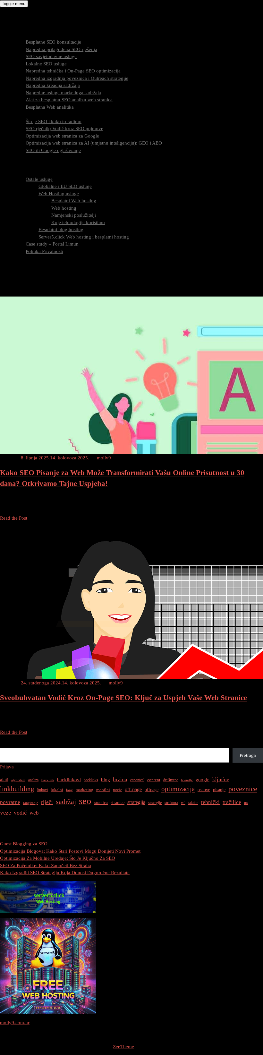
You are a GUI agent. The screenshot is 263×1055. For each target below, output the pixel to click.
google (202, 779)
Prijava (7, 766)
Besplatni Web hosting (73, 200)
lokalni (57, 789)
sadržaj (66, 802)
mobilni (103, 789)
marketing (84, 789)
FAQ (17, 164)
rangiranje (30, 803)
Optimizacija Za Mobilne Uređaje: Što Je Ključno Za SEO (57, 858)
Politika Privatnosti (44, 251)
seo (85, 801)
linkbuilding (17, 788)
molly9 (104, 457)
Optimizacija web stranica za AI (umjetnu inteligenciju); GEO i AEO (94, 143)
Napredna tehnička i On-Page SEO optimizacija (73, 70)
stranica (101, 802)
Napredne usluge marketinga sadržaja (63, 92)
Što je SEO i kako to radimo (53, 121)
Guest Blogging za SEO (23, 843)
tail (183, 803)
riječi (47, 802)
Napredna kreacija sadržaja (53, 85)
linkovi (42, 790)
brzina (120, 779)
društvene (170, 780)
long (69, 790)
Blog (17, 258)
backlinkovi (69, 779)
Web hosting (63, 208)
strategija (136, 802)
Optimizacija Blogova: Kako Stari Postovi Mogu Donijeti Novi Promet (70, 851)
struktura (171, 802)
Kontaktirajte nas (30, 265)
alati (4, 779)
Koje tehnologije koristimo (78, 222)
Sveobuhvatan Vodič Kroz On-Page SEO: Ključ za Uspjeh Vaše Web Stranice (123, 698)
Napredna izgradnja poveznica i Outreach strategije (77, 78)
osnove (204, 789)
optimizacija (178, 789)
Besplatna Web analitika (50, 107)
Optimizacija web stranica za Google (62, 135)
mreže (117, 790)
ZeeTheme (123, 1046)
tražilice (232, 802)
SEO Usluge (25, 35)
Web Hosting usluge (58, 193)
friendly (187, 780)
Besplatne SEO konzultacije (53, 42)
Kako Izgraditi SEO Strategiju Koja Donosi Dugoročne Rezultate (65, 872)
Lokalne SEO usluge (46, 63)
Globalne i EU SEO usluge (65, 186)
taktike (193, 802)
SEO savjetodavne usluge (51, 56)
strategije (155, 802)
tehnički (210, 802)
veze (5, 812)
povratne (10, 802)
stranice (117, 802)
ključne (220, 779)
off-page (133, 789)
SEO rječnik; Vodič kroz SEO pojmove (64, 128)
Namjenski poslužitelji (73, 215)
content (153, 779)
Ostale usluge (39, 179)
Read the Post (13, 518)
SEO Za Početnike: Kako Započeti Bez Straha (45, 865)
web (34, 813)
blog (105, 779)
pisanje (219, 789)
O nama (21, 171)
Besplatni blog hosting (60, 229)
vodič (20, 812)
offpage (151, 789)
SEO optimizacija (30, 114)
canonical (137, 780)
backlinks (91, 780)
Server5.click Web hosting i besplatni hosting (83, 236)
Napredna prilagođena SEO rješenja (61, 49)
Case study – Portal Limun (52, 244)
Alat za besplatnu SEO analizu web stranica (69, 99)
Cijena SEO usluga (31, 157)
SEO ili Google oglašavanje (53, 150)
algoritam (18, 780)
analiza (33, 780)
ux (246, 802)
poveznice (242, 789)
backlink (47, 780)
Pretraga (8, 744)
